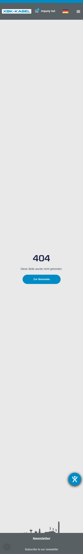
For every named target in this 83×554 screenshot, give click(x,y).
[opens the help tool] (74, 479)
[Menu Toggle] (78, 11)
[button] (7, 547)
